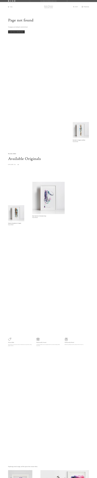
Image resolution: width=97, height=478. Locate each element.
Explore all (12, 164)
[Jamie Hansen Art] (48, 6)
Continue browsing (16, 31)
